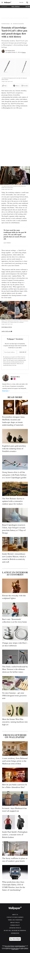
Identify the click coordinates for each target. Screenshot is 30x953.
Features (24, 52)
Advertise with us (15, 928)
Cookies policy (15, 925)
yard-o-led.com (6, 331)
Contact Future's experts (15, 917)
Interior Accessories (18, 23)
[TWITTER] (12, 379)
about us (15, 914)
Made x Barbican (16, 6)
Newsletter (26, 85)
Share (5, 85)
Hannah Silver (11, 50)
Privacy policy (15, 922)
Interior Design (6, 23)
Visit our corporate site (20, 946)
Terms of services (21, 357)
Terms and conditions (15, 920)
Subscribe (21, 2)
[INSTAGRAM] (15, 379)
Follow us (17, 85)
